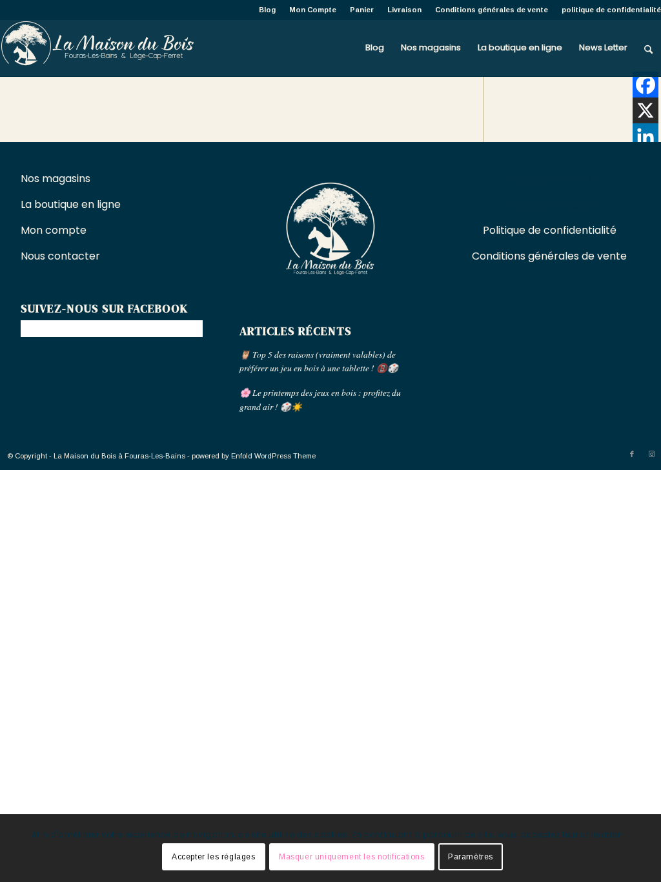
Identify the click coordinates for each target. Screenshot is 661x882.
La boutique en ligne (72, 204)
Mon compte (53, 230)
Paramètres (470, 856)
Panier (362, 10)
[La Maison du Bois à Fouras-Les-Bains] (97, 47)
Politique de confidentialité (549, 230)
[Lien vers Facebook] (632, 454)
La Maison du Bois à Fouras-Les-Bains (119, 456)
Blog (267, 10)
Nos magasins (55, 178)
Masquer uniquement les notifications (352, 856)
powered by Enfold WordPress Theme (254, 456)
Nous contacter (62, 256)
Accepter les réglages (214, 856)
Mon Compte (312, 10)
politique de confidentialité (611, 10)
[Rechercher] (648, 47)
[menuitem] (267, 9)
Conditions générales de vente (491, 10)
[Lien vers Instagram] (651, 454)
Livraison (404, 10)
